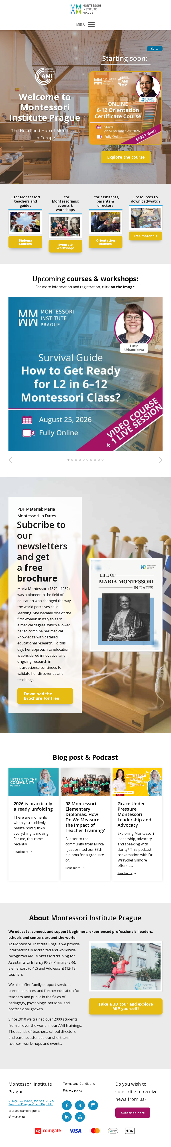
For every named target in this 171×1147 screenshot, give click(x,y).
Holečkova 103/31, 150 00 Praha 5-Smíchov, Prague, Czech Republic (31, 1102)
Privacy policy (72, 1090)
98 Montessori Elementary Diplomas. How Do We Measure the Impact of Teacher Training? (85, 817)
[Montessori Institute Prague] (86, 9)
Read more (21, 852)
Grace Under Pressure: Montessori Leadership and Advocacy (134, 814)
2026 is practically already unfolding (33, 806)
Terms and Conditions (79, 1083)
